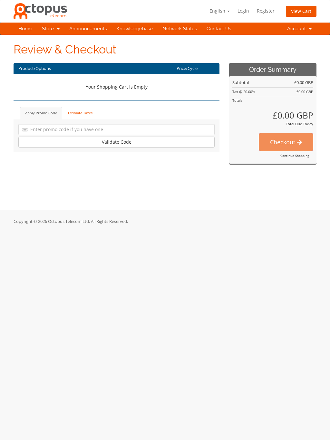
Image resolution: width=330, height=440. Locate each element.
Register (266, 11)
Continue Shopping (294, 155)
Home (25, 29)
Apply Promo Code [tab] (41, 112)
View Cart (301, 11)
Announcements (88, 29)
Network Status (179, 29)
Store (49, 29)
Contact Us (219, 29)
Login (243, 11)
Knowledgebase (134, 29)
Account (297, 29)
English (218, 11)
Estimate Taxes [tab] (80, 112)
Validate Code (116, 142)
